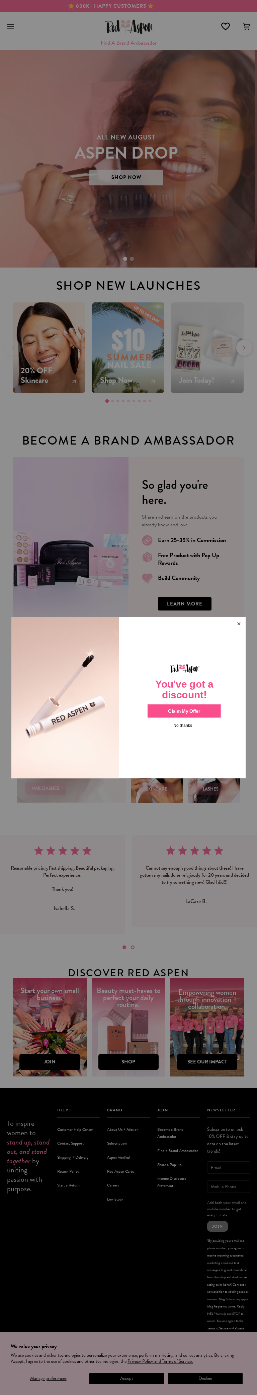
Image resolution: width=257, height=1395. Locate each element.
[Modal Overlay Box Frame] (128, 697)
